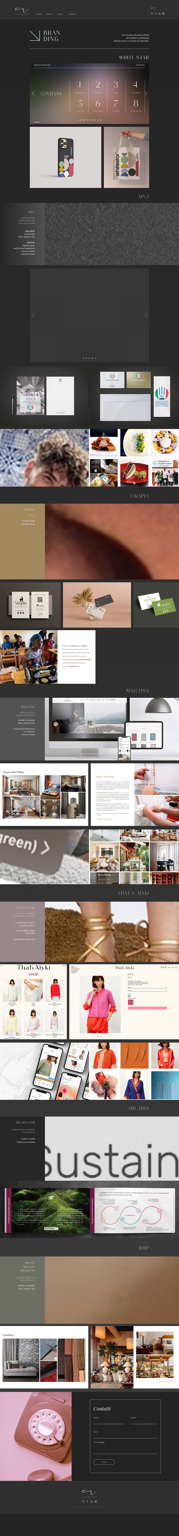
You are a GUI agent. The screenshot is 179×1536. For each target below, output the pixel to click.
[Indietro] (33, 93)
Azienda (133, 1417)
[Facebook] (155, 13)
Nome (95, 1417)
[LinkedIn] (159, 13)
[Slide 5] (95, 358)
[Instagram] (152, 13)
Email (95, 1432)
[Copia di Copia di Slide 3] (89, 120)
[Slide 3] (92, 120)
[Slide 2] (80, 120)
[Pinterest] (163, 13)
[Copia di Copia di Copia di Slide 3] (86, 120)
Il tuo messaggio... (99, 1442)
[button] (49, 14)
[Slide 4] (92, 358)
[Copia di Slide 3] (83, 120)
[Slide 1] (78, 120)
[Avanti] (146, 93)
